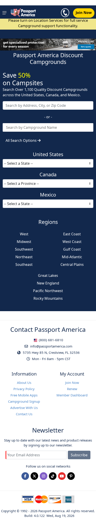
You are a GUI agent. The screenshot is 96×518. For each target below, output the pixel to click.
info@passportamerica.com (50, 346)
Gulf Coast (72, 249)
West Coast (72, 241)
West (24, 234)
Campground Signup (24, 401)
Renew (72, 389)
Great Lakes (48, 275)
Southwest (24, 249)
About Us (24, 382)
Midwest (24, 241)
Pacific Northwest (48, 290)
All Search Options (22, 140)
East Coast (72, 234)
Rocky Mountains (48, 298)
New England (48, 283)
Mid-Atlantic (72, 256)
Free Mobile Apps (24, 395)
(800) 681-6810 (50, 340)
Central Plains (72, 264)
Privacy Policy (24, 389)
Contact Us (24, 414)
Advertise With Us (24, 407)
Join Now (72, 382)
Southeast (24, 264)
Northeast (24, 256)
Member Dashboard (72, 395)
